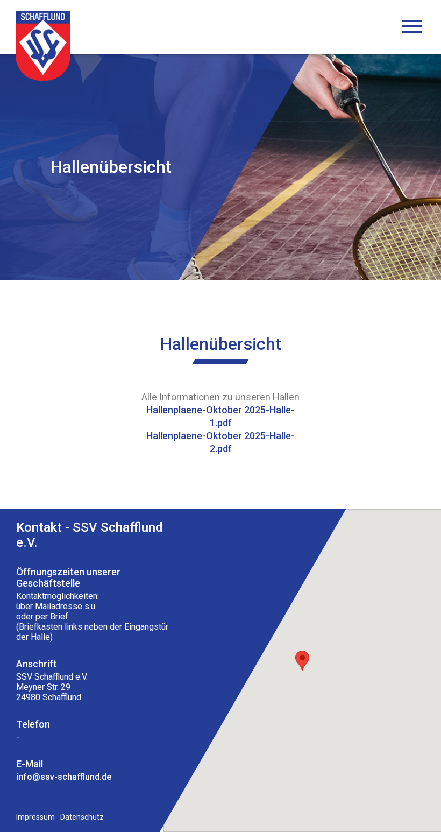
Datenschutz (82, 817)
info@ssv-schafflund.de (63, 777)
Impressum (35, 817)
